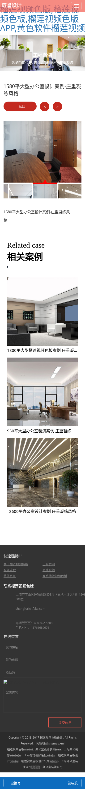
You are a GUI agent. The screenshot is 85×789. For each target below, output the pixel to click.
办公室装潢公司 (52, 767)
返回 (21, 106)
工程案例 (50, 62)
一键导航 (71, 783)
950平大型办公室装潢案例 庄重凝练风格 (43, 431)
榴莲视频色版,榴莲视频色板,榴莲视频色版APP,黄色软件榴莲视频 (42, 19)
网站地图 (42, 743)
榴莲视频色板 (15, 749)
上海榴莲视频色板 (35, 755)
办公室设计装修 (45, 749)
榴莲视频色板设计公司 (35, 761)
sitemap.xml (56, 743)
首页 (37, 62)
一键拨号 (14, 783)
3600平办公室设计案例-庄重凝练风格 (42, 511)
